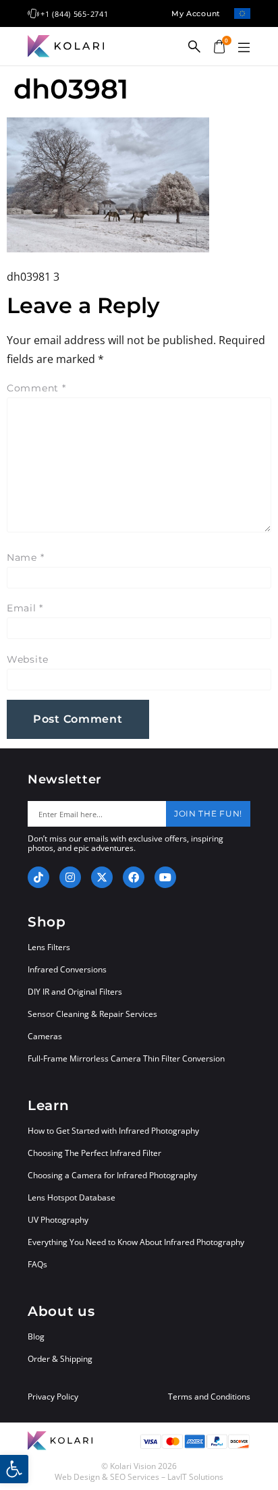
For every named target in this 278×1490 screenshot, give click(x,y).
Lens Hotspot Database (71, 1197)
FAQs (37, 1264)
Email (25, 608)
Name (25, 557)
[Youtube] (165, 877)
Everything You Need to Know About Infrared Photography (136, 1242)
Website (28, 659)
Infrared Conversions (67, 969)
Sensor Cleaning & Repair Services (92, 1014)
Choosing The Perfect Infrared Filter (94, 1153)
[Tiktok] (38, 877)
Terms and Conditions (209, 1396)
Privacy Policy (53, 1396)
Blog (36, 1336)
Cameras (45, 1036)
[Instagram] (70, 877)
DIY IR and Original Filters (75, 991)
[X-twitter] (102, 877)
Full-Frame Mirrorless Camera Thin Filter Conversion (126, 1058)
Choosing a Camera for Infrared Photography (112, 1175)
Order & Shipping (60, 1358)
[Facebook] (133, 877)
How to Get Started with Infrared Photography (113, 1130)
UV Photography (58, 1219)
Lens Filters (49, 947)
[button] (243, 48)
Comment (36, 388)
